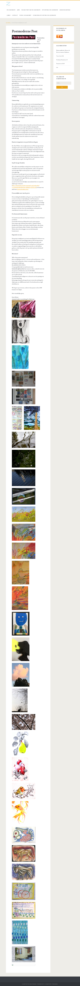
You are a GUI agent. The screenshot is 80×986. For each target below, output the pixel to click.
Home (8, 23)
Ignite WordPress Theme (32, 984)
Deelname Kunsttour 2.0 (62, 59)
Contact (15, 15)
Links (8, 15)
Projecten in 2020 (60, 63)
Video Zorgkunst (25, 15)
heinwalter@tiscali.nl (23, 189)
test (57, 67)
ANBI (18, 10)
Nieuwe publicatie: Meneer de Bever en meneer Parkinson (63, 51)
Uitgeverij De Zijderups (50, 10)
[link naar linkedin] (61, 39)
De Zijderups (11, 10)
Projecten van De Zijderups (30, 10)
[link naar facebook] (57, 39)
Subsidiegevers (65, 10)
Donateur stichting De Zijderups (44, 15)
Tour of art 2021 (60, 56)
